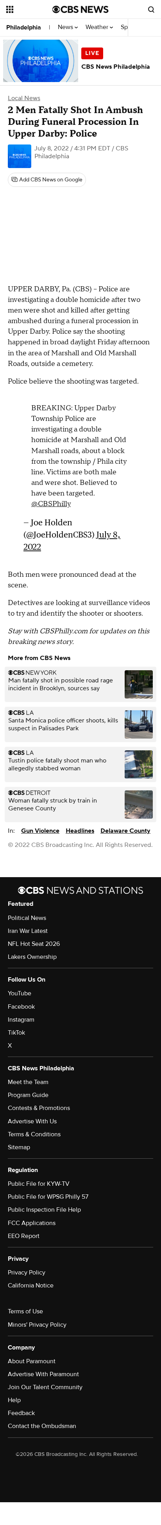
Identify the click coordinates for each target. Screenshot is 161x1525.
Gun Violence (40, 831)
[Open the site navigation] (29, 9)
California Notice (31, 1285)
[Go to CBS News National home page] (80, 9)
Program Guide (28, 1095)
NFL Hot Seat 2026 (34, 944)
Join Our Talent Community (45, 1387)
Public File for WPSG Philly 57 (48, 1197)
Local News (24, 98)
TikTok (16, 1032)
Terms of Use (25, 1311)
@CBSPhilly (51, 503)
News (66, 27)
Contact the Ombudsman (42, 1426)
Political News (27, 918)
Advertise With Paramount (43, 1374)
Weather (98, 27)
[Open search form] (151, 9)
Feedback (21, 1413)
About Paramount (31, 1361)
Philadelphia (23, 27)
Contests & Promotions (39, 1108)
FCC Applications (31, 1223)
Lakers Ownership (32, 957)
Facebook (21, 1007)
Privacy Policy (26, 1272)
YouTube (19, 993)
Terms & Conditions (34, 1134)
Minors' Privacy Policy (37, 1325)
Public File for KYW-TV (39, 1184)
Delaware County (125, 831)
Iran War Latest (28, 931)
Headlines (80, 831)
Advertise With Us (32, 1121)
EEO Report (23, 1236)
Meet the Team (28, 1082)
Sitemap (19, 1147)
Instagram (21, 1020)
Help (14, 1400)
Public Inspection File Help (44, 1210)
